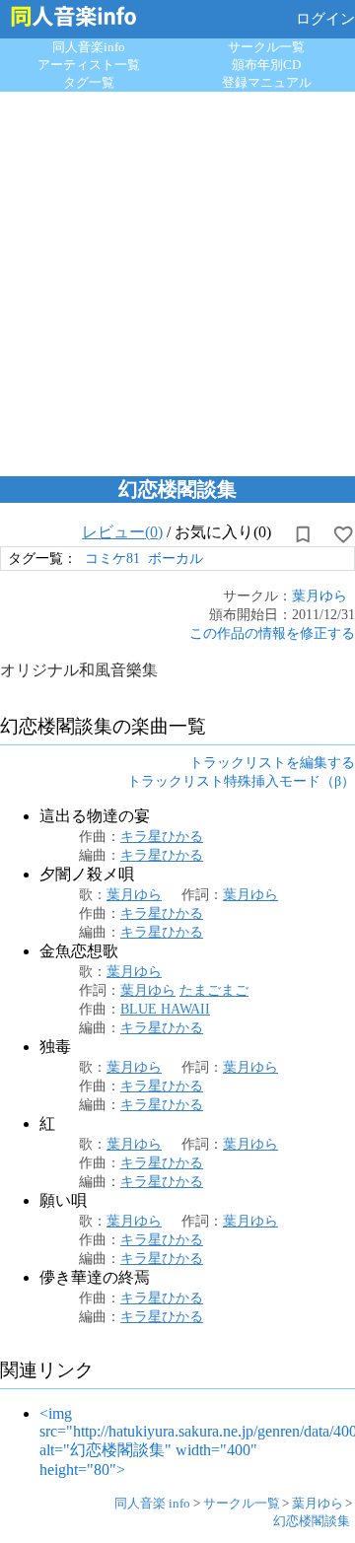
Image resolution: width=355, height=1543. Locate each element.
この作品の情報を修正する (272, 633)
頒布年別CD (266, 64)
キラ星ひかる (161, 836)
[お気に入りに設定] (343, 534)
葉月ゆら (319, 595)
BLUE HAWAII (165, 1009)
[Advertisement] (177, 279)
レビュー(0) (122, 532)
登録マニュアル (267, 82)
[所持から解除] (303, 534)
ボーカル (175, 558)
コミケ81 (112, 558)
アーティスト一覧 (88, 64)
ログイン (325, 19)
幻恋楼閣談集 (311, 1520)
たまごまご (213, 990)
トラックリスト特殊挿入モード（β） (241, 781)
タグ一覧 (88, 82)
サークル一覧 (266, 46)
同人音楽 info (152, 1503)
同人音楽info (88, 46)
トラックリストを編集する (272, 762)
